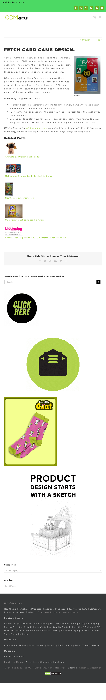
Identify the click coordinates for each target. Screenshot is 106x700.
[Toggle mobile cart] (94, 17)
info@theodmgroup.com (13, 2)
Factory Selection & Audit (18, 627)
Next (97, 39)
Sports (69, 645)
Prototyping (92, 623)
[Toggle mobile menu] (100, 17)
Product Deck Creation (35, 623)
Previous (87, 39)
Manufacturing (43, 627)
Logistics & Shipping (83, 627)
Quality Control (61, 627)
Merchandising (56, 662)
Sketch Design (12, 623)
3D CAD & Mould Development (67, 623)
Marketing (39, 662)
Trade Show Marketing (16, 634)
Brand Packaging (70, 630)
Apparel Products (26, 612)
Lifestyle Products (77, 609)
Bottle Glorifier (90, 630)
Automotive (10, 645)
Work (20, 618)
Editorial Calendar (14, 656)
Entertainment (37, 645)
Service (96, 645)
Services (9, 618)
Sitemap (72, 667)
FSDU (55, 630)
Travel (85, 645)
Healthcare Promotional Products (22, 609)
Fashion (51, 645)
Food (60, 645)
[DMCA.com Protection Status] (53, 673)
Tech (77, 645)
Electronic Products (54, 609)
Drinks (22, 645)
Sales (29, 662)
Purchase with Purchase (36, 630)
